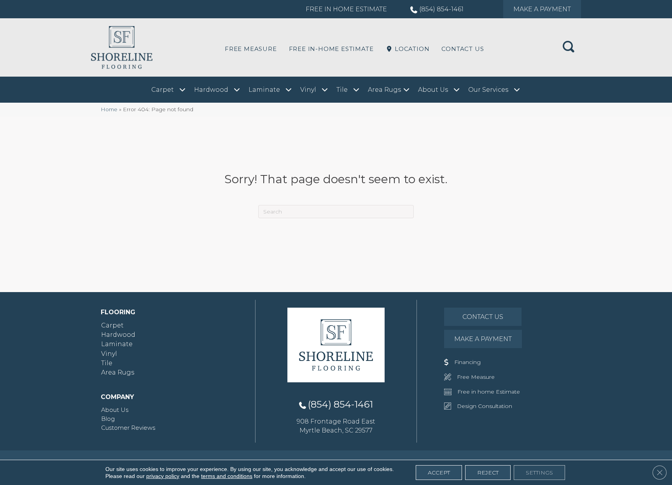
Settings (539, 472)
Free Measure (251, 49)
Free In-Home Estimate (331, 49)
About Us (114, 409)
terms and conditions (226, 476)
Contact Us (462, 49)
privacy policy (162, 476)
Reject (488, 472)
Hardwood (118, 334)
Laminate (117, 344)
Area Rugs (117, 372)
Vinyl (109, 353)
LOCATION (411, 49)
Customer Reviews (128, 427)
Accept (439, 472)
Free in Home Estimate (346, 9)
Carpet (112, 325)
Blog (108, 418)
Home (109, 109)
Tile (106, 363)
